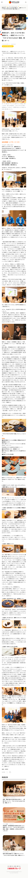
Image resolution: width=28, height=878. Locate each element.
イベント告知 (5, 824)
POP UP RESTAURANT (13, 6)
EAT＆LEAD (4, 6)
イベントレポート (6, 44)
